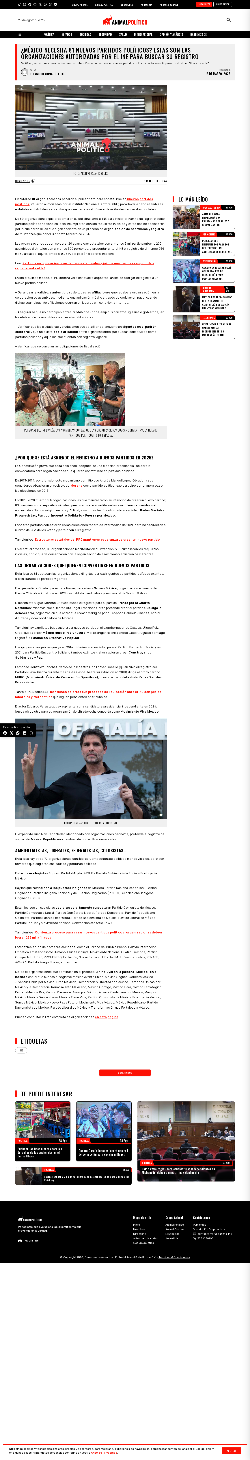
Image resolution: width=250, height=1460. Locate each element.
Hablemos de (198, 34)
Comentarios (125, 1072)
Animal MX (171, 1238)
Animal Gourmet (175, 1229)
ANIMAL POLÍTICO (104, 4)
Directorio (139, 1233)
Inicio (136, 1224)
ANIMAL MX (146, 4)
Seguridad (105, 34)
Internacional (143, 34)
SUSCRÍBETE (204, 4)
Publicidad (199, 1224)
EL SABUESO (127, 4)
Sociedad (85, 34)
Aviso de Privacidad (104, 1452)
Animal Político (174, 1224)
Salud (123, 34)
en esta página (106, 1017)
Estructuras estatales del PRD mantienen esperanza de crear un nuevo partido (97, 539)
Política (49, 34)
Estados (66, 34)
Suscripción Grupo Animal (209, 1229)
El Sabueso (172, 1233)
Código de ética (143, 1243)
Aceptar (231, 1451)
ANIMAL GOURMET (169, 4)
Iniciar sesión (223, 4)
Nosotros (139, 1229)
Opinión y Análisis (171, 34)
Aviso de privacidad (145, 1238)
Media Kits (32, 1240)
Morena (76, 486)
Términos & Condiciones (174, 1257)
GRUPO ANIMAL (79, 4)
